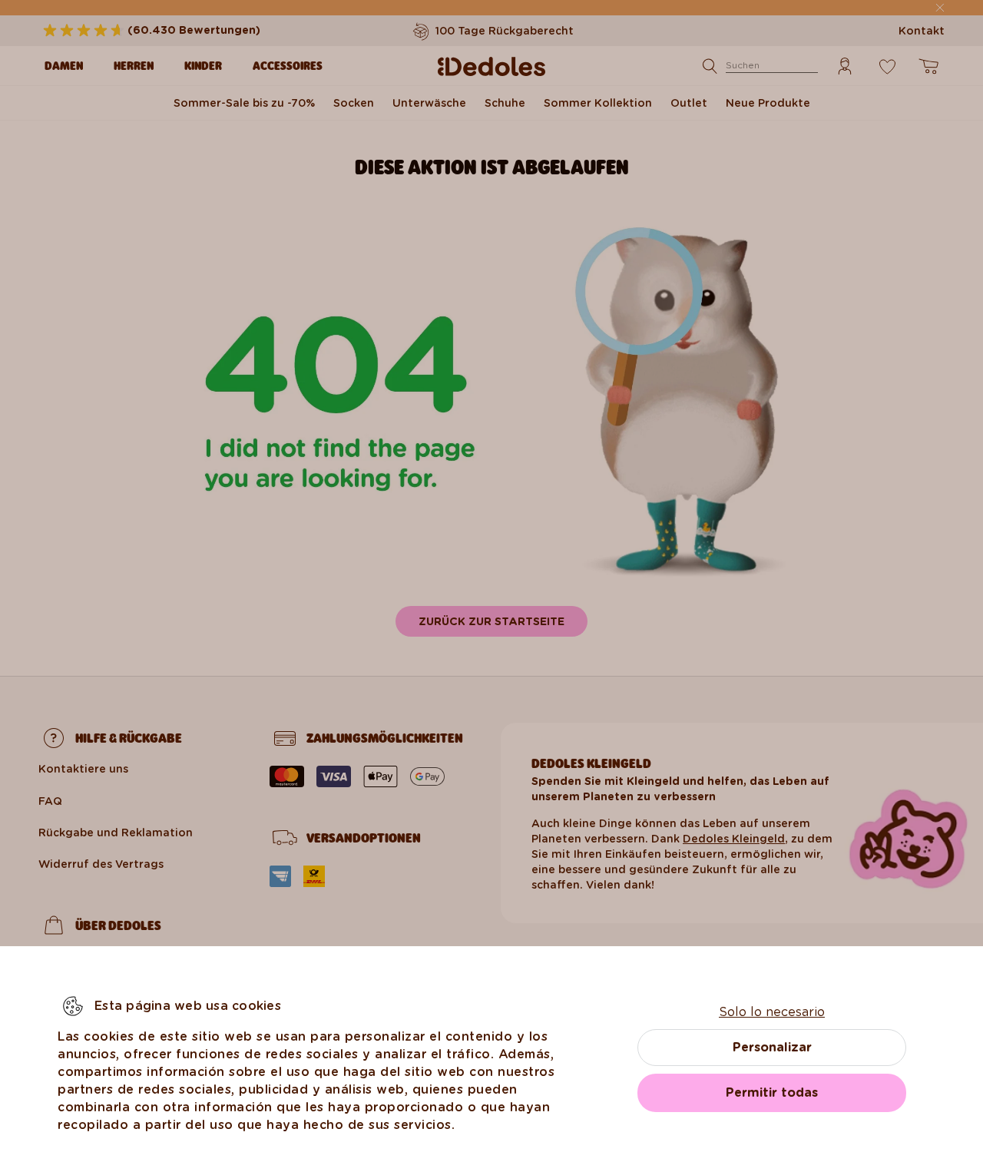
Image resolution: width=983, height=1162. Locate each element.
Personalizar (772, 1047)
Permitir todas (772, 1092)
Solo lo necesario (772, 1012)
